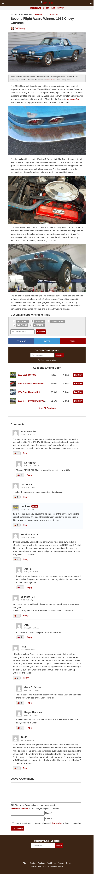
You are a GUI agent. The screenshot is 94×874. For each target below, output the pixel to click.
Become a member (20, 808)
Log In (46, 8)
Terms (68, 863)
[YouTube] (57, 855)
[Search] (90, 3)
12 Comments (53, 14)
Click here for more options (47, 360)
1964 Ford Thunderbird (29, 392)
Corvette (39, 321)
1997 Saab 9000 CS (27, 375)
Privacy (61, 863)
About (25, 863)
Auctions (41, 863)
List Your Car (57, 8)
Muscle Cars (58, 321)
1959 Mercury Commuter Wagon (33, 401)
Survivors (22, 325)
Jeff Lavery (20, 28)
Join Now (35, 8)
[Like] (15, 453)
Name (48, 813)
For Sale (39, 14)
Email (47, 819)
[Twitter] (41, 855)
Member (35, 506)
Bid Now (78, 375)
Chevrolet (22, 321)
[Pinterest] (47, 855)
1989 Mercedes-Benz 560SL (31, 383)
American (38, 325)
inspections (50, 80)
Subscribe (57, 823)
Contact (33, 863)
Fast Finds (51, 863)
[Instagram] (52, 855)
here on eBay (72, 99)
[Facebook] (36, 855)
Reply (26, 453)
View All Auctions (47, 408)
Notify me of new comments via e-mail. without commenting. (48, 823)
